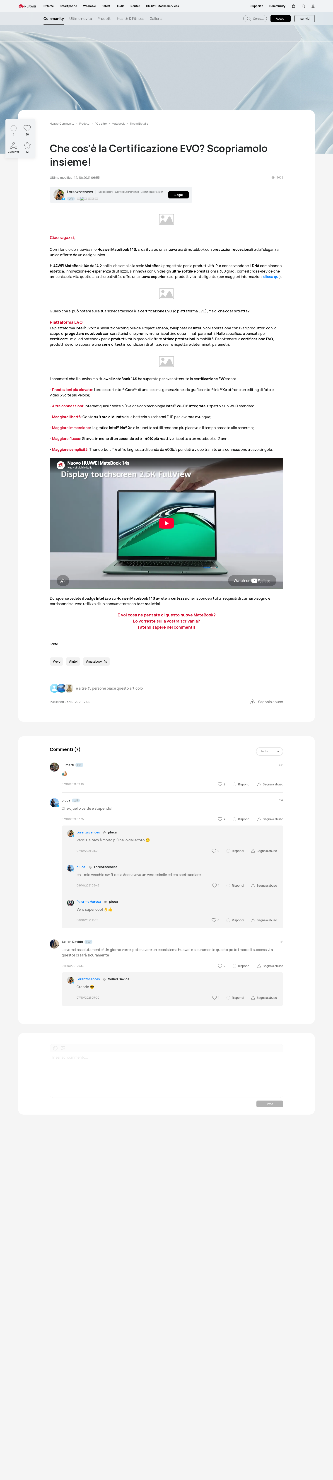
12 (27, 152)
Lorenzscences (80, 191)
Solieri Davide (72, 941)
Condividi (13, 152)
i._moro (68, 765)
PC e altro (101, 124)
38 (27, 134)
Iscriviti (304, 19)
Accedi (280, 19)
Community (53, 18)
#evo (56, 661)
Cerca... (258, 19)
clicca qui (271, 276)
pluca (66, 800)
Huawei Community (62, 124)
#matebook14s (96, 661)
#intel (73, 661)
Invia (270, 1104)
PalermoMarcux (89, 901)
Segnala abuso (270, 701)
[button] (293, 6)
